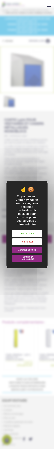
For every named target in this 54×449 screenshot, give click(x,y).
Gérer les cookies (27, 250)
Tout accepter (27, 233)
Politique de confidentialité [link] (27, 258)
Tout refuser (27, 241)
